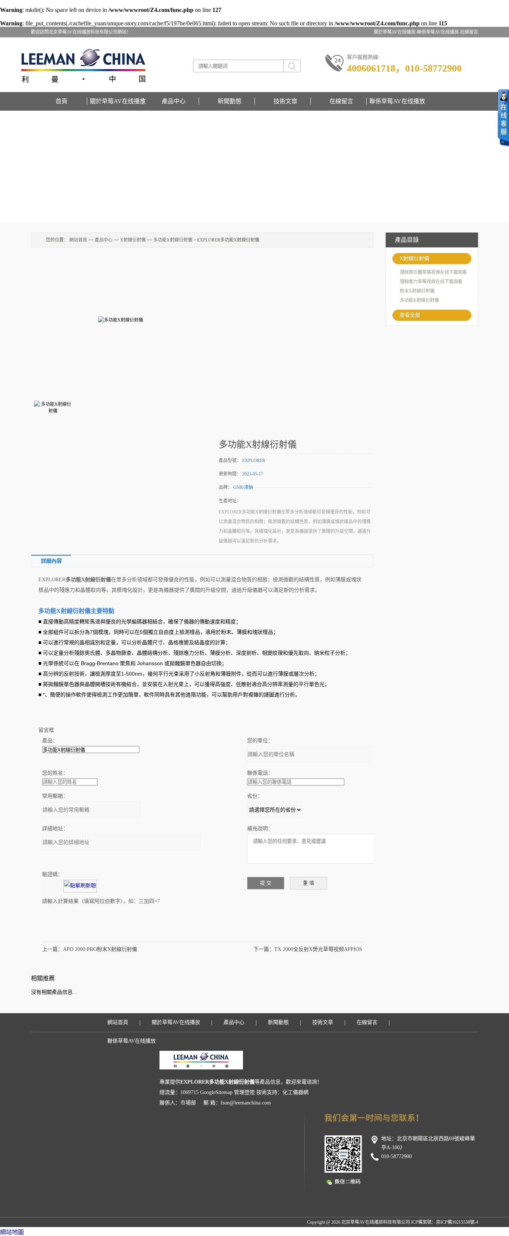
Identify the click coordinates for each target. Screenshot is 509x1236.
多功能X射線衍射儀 (419, 300)
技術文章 (285, 101)
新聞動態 (229, 101)
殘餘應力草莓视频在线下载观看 (431, 281)
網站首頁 (78, 240)
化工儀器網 (295, 1092)
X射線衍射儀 (414, 258)
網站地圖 (12, 1232)
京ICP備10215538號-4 (457, 1222)
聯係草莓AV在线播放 (397, 101)
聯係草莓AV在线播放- (438, 32)
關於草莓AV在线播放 (118, 101)
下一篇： (263, 949)
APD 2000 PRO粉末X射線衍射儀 (100, 949)
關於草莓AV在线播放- (395, 32)
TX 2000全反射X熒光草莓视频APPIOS (318, 949)
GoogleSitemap (216, 1092)
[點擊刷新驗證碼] (80, 886)
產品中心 (174, 101)
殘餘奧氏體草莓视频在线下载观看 (433, 272)
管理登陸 (244, 1092)
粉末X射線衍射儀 (417, 291)
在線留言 (469, 32)
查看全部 (409, 315)
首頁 (61, 101)
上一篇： (52, 949)
